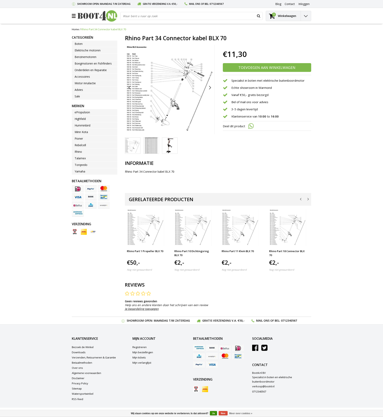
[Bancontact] (104, 197)
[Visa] (78, 197)
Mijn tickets (139, 357)
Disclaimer (78, 378)
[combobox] (191, 16)
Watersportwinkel (82, 393)
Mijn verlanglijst (141, 362)
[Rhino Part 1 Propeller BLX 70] (145, 228)
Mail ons (194, 4)
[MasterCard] (104, 188)
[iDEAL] (78, 188)
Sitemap (77, 388)
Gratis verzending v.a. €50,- (160, 4)
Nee (223, 413)
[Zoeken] (258, 16)
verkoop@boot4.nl (263, 386)
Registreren (139, 347)
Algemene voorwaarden (86, 373)
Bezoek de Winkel (83, 347)
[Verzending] (75, 232)
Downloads (79, 352)
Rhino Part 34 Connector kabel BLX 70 (103, 29)
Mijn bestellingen (142, 352)
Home (75, 29)
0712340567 (217, 4)
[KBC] (91, 205)
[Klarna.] (104, 205)
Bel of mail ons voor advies (249, 102)
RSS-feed (77, 399)
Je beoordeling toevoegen (142, 309)
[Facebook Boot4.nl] (255, 349)
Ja (213, 413)
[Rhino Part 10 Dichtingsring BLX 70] (193, 228)
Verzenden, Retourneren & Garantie (94, 357)
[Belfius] (78, 205)
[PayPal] (91, 188)
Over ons (77, 368)
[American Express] (78, 213)
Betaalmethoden (82, 362)
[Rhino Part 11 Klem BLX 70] (240, 228)
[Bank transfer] (91, 197)
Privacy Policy (80, 383)
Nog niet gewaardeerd (139, 269)
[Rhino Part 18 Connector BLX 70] (287, 228)
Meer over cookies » (240, 413)
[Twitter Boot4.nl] (264, 349)
